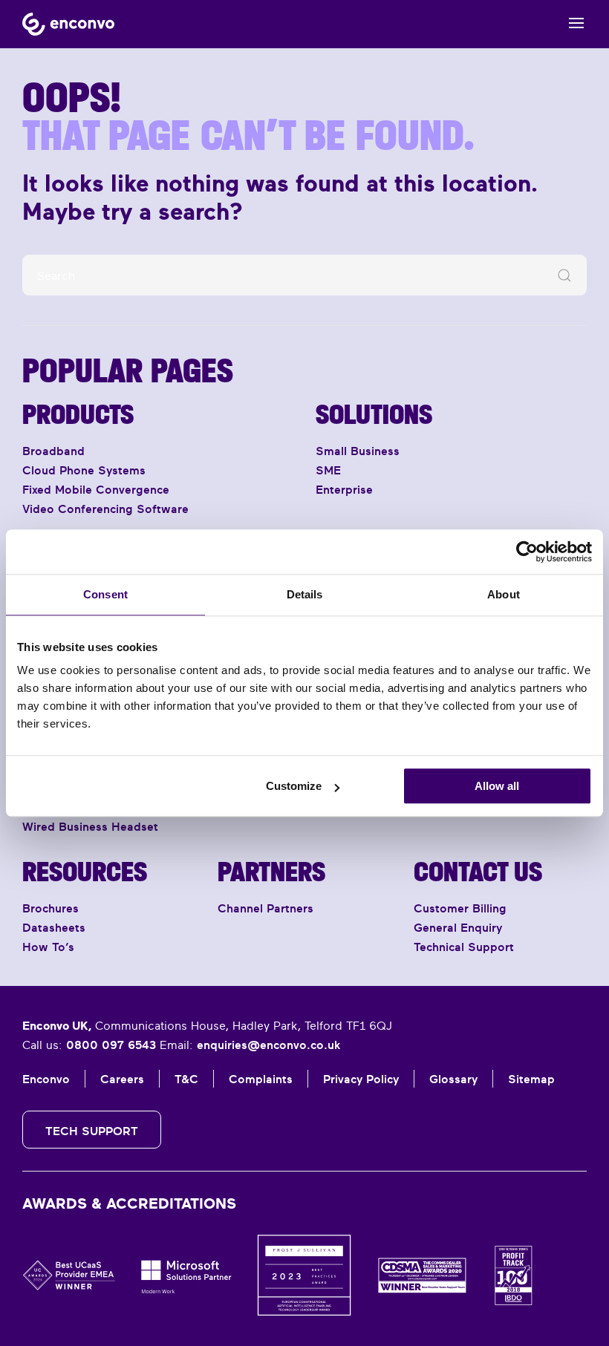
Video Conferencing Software (105, 508)
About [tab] (503, 594)
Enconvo (46, 1078)
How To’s (48, 946)
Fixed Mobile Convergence (95, 489)
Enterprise (344, 489)
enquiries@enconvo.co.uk (268, 1044)
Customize (294, 786)
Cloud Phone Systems (84, 470)
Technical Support (464, 946)
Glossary (453, 1078)
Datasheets (53, 927)
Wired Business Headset (90, 826)
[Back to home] (68, 24)
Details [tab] (305, 594)
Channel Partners (265, 908)
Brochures (50, 908)
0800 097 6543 (111, 1044)
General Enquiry (458, 927)
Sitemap (531, 1078)
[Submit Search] (564, 275)
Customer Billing (460, 908)
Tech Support (91, 1130)
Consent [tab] (105, 594)
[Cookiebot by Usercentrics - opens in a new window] (527, 551)
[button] (578, 24)
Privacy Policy (361, 1078)
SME (328, 470)
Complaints (261, 1078)
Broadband (53, 450)
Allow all (497, 786)
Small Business (358, 450)
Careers (122, 1078)
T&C (186, 1078)
